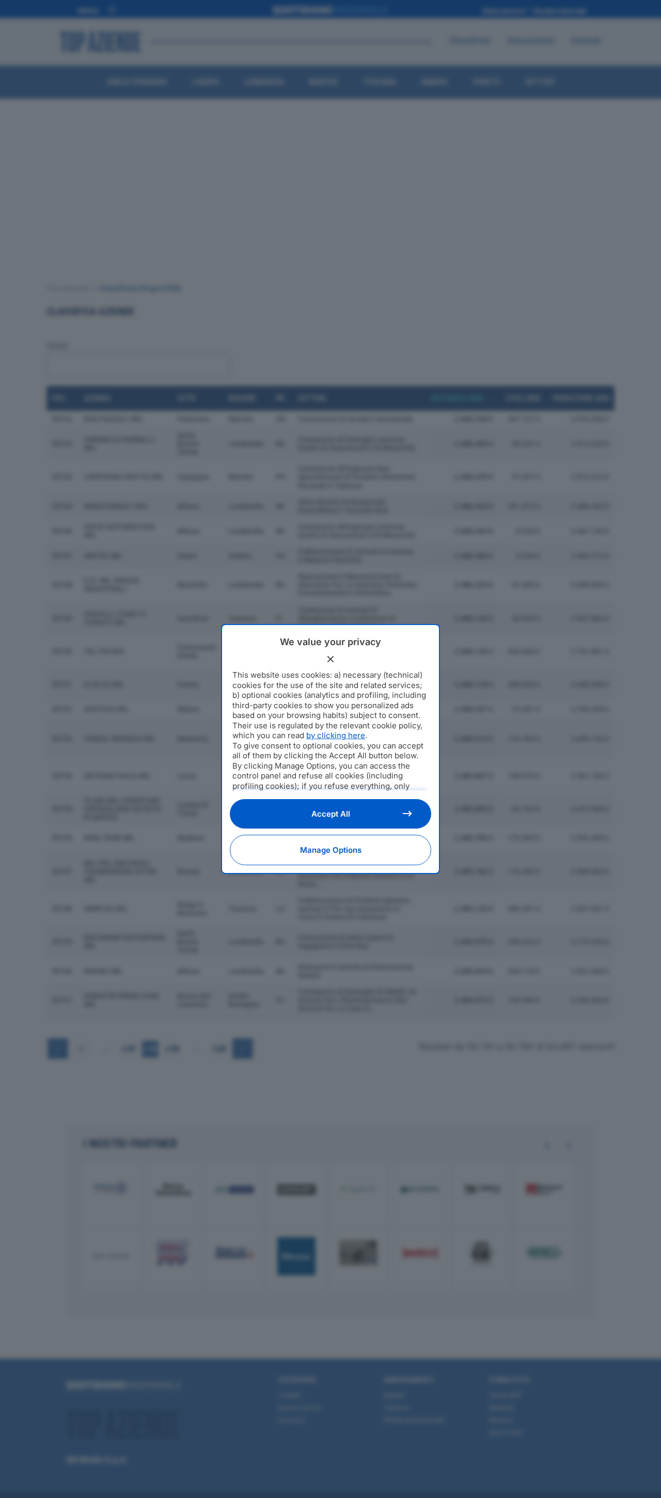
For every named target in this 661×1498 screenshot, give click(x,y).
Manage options (330, 850)
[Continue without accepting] (330, 659)
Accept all (330, 814)
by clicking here (335, 735)
